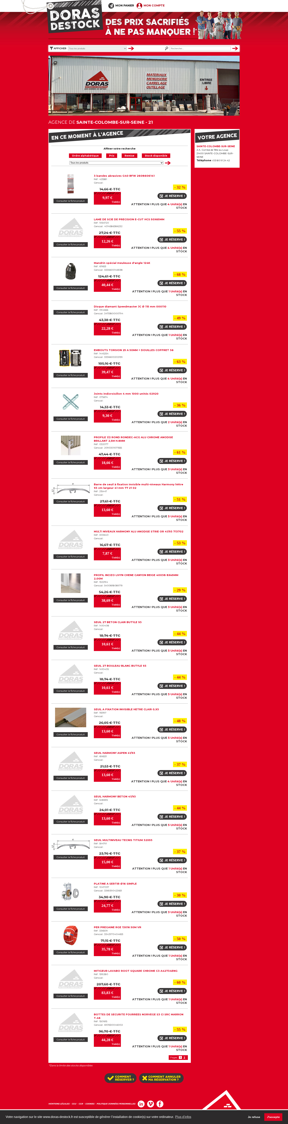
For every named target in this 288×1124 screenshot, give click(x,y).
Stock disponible (156, 155)
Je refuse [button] (254, 1117)
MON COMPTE (154, 5)
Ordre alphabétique (85, 155)
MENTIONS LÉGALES (58, 1104)
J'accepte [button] (273, 1117)
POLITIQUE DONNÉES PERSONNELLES (116, 1104)
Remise (129, 155)
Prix (111, 155)
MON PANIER (124, 5)
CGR (81, 1104)
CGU (74, 1104)
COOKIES (89, 1104)
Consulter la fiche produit (70, 200)
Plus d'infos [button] (183, 1117)
